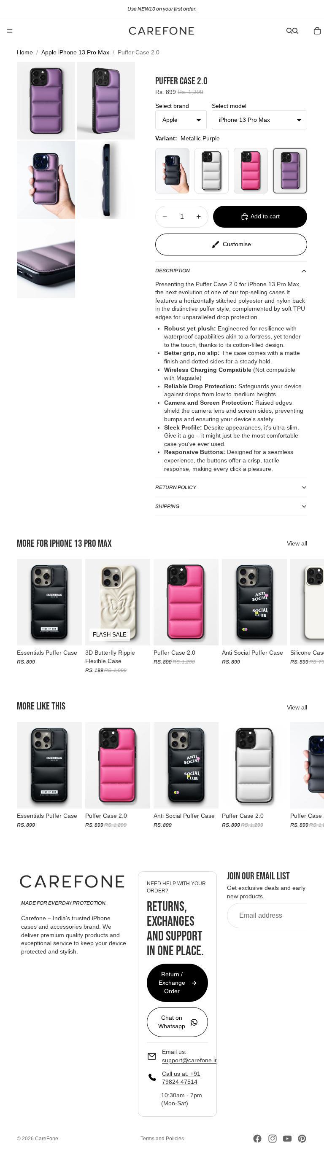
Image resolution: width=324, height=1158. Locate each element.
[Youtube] (287, 1139)
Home (25, 52)
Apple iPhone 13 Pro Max (75, 52)
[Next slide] (298, 616)
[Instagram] (272, 1139)
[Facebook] (257, 1139)
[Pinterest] (302, 1139)
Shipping (167, 506)
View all (297, 543)
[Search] (289, 30)
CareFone (46, 1139)
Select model (229, 105)
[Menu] (9, 30)
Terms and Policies (162, 1139)
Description (172, 271)
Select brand (172, 105)
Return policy (175, 487)
